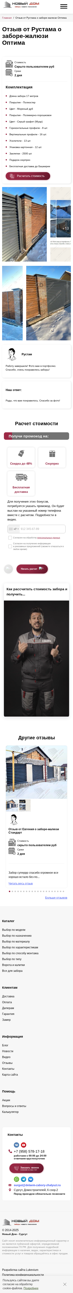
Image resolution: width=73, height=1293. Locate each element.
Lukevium (32, 1269)
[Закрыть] (65, 1284)
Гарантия (8, 1013)
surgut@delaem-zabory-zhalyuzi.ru (37, 1185)
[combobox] (14, 529)
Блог (5, 1045)
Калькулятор (10, 1111)
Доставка (8, 996)
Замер (6, 1019)
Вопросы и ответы (14, 1106)
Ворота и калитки (13, 964)
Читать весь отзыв (21, 883)
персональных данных (48, 537)
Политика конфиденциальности (23, 1274)
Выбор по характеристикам (20, 947)
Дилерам (8, 1008)
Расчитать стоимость (30, 175)
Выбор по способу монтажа (20, 953)
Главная (7, 17)
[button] (9, 891)
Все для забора (12, 970)
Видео (6, 1057)
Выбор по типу (11, 959)
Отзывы (7, 1062)
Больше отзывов (56, 897)
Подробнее (31, 1288)
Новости (7, 1051)
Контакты (8, 1068)
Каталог (8, 921)
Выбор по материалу (16, 941)
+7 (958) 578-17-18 (29, 1151)
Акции (6, 1100)
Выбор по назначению (17, 935)
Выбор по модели (13, 929)
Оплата (7, 1002)
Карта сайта (10, 1074)
